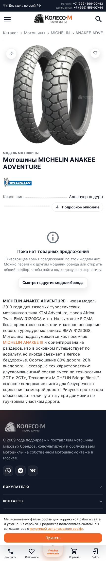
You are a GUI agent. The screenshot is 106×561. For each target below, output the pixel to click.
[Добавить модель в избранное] (95, 53)
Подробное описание (80, 207)
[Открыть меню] (7, 19)
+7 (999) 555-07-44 (79, 7)
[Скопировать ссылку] (11, 53)
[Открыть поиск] (98, 19)
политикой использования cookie (56, 528)
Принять (53, 538)
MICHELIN (60, 32)
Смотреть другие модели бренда (53, 282)
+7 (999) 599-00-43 (82, 3)
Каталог (10, 32)
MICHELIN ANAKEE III (23, 342)
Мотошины (34, 32)
